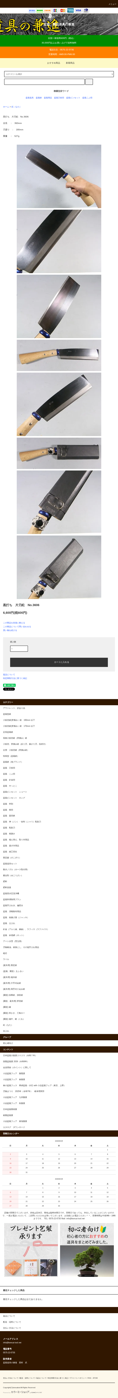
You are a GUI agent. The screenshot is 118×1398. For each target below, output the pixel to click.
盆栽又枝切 (59, 98)
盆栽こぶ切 (87, 98)
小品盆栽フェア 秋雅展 (14, 1103)
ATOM (95, 1378)
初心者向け (8, 1043)
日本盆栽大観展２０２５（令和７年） (20, 1055)
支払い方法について (10, 1378)
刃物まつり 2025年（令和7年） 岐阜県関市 (24, 1091)
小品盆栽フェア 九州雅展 (15, 1097)
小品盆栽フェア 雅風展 (14, 1073)
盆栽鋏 (39, 98)
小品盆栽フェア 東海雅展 (15, 1121)
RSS (89, 1378)
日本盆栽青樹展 (10, 1109)
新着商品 (70, 63)
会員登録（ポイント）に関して (17, 1067)
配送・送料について (27, 1378)
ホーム (6, 107)
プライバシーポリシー (77, 1378)
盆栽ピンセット (73, 98)
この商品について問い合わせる (17, 626)
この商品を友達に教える (14, 623)
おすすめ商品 (53, 63)
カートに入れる (61, 661)
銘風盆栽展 (8, 1115)
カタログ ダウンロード (14, 1127)
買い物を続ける (10, 630)
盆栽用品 (48, 98)
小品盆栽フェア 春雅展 (14, 1079)
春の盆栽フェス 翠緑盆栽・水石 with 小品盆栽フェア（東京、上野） (34, 1085)
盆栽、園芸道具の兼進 (59, 24)
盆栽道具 (30, 98)
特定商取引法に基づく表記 (15, 678)
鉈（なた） (17, 107)
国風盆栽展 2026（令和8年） (16, 1061)
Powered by (7, 1392)
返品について (9, 674)
